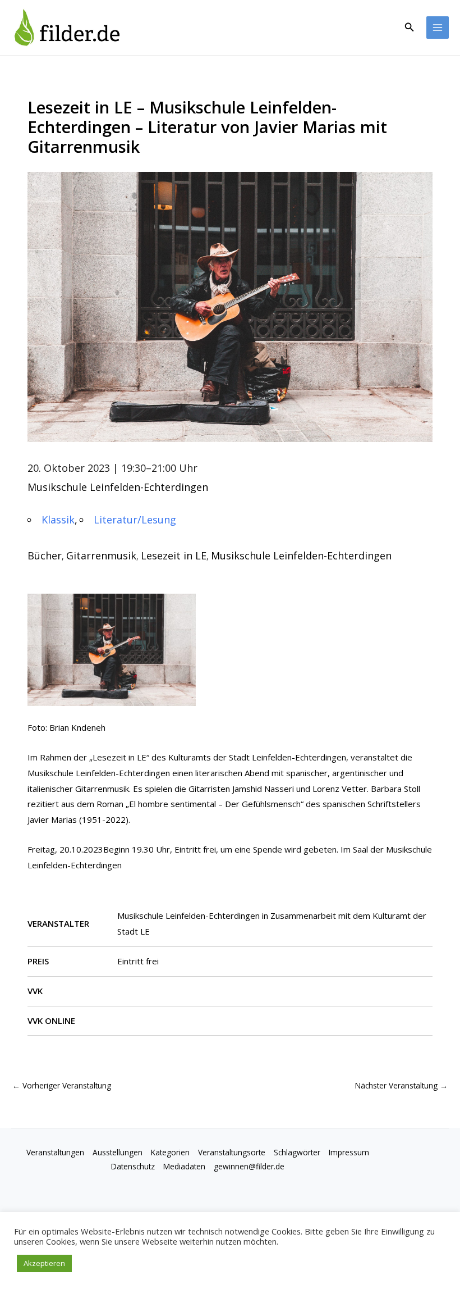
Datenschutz (133, 1166)
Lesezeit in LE (173, 555)
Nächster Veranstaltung (401, 1085)
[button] (409, 27)
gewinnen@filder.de (249, 1166)
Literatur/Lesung (135, 519)
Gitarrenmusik (101, 555)
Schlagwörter (297, 1152)
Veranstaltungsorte (231, 1152)
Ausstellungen (117, 1152)
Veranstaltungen (55, 1152)
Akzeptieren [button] (44, 1263)
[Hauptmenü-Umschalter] (437, 27)
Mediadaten (184, 1166)
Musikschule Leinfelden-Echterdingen (117, 487)
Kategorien (170, 1152)
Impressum (349, 1152)
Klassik (58, 519)
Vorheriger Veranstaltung (61, 1085)
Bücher (44, 555)
